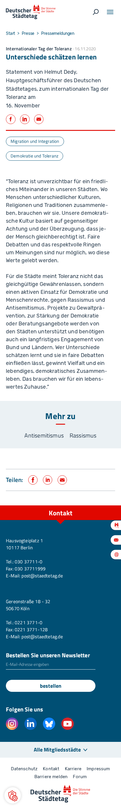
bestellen (50, 686)
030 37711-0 (28, 561)
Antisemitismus (44, 435)
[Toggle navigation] (110, 12)
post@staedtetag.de (42, 575)
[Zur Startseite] (31, 12)
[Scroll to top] (103, 505)
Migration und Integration (35, 141)
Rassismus (83, 435)
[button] (12, 795)
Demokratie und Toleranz (34, 155)
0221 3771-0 (28, 622)
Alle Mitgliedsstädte (57, 750)
